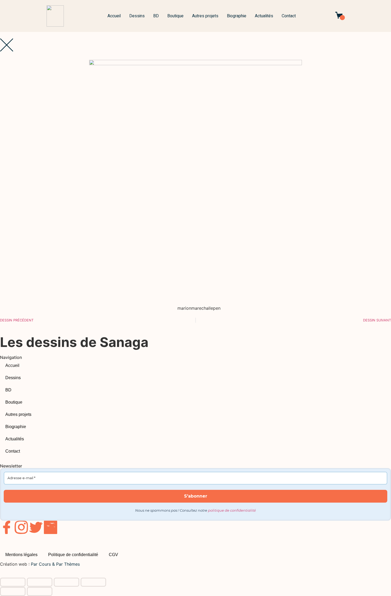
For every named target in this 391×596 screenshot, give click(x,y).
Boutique (175, 16)
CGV (113, 554)
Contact (289, 16)
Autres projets (205, 16)
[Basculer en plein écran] (39, 582)
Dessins (137, 16)
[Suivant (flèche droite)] (39, 591)
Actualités (264, 16)
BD (156, 16)
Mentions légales (21, 554)
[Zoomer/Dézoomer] (13, 582)
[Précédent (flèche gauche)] (13, 591)
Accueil (114, 16)
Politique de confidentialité (73, 554)
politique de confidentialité (232, 510)
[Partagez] (66, 582)
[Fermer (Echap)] (93, 582)
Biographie (236, 16)
